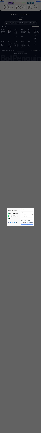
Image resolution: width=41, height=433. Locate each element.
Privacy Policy (28, 222)
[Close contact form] (33, 208)
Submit (27, 224)
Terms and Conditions (31, 222)
